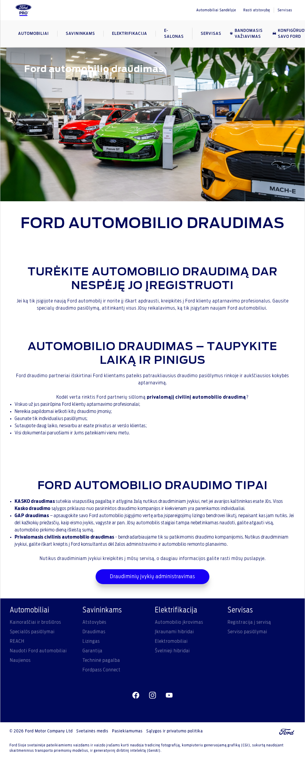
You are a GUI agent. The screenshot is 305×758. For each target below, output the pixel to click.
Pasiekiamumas (127, 731)
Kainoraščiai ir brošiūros (35, 622)
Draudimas (94, 631)
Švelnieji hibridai (172, 650)
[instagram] (152, 695)
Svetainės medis (92, 731)
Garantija (92, 650)
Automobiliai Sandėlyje (216, 10)
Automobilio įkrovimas (179, 622)
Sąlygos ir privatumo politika (174, 731)
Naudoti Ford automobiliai (38, 650)
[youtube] (169, 695)
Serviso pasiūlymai (247, 631)
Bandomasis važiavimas (249, 34)
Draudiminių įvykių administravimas (152, 576)
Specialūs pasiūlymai (32, 631)
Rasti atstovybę (256, 10)
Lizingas (91, 641)
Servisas (285, 10)
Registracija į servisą (249, 622)
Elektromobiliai (171, 641)
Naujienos (20, 660)
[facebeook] (135, 695)
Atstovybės (94, 622)
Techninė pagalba (101, 660)
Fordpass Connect (102, 669)
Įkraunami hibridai (174, 631)
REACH (17, 641)
